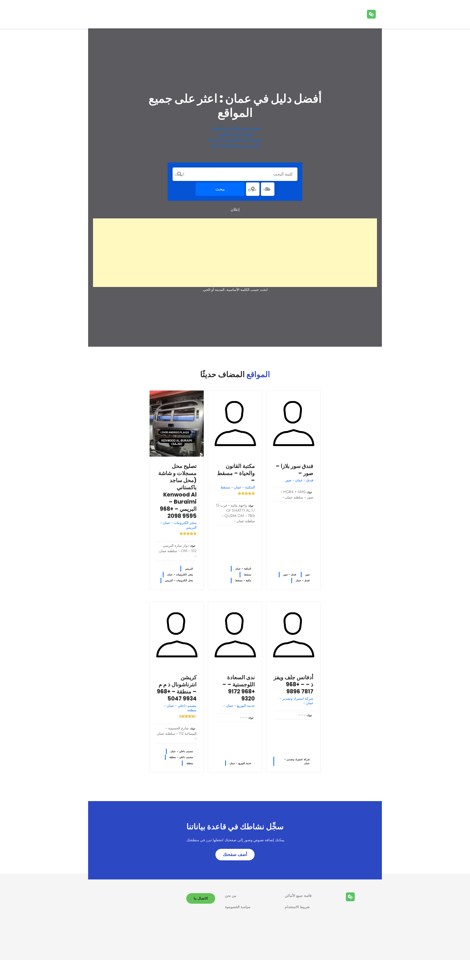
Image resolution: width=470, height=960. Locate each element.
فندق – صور (289, 574)
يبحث (220, 189)
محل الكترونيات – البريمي (179, 580)
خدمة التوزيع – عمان (240, 763)
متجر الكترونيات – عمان (180, 574)
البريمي (189, 568)
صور (307, 574)
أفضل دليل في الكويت (235, 134)
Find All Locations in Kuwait (235, 140)
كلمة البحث (179, 174)
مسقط (247, 574)
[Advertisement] (235, 252)
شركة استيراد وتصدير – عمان (297, 761)
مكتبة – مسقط (243, 580)
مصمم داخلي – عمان (181, 751)
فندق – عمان (303, 580)
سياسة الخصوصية (237, 907)
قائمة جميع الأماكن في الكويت (235, 128)
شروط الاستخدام (297, 907)
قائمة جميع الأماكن (298, 895)
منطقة (190, 763)
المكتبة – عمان (243, 568)
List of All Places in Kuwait (235, 146)
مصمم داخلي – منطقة (181, 757)
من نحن (230, 895)
